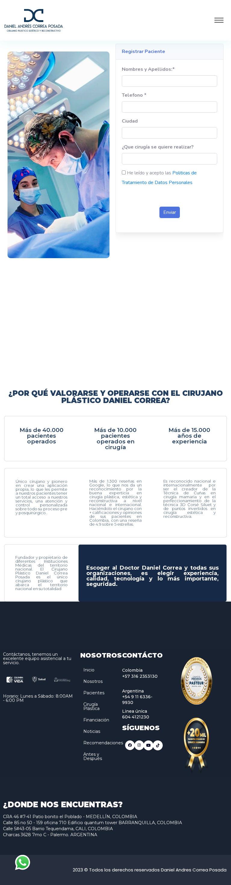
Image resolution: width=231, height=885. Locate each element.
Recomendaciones (103, 743)
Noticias (91, 731)
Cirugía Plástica (91, 706)
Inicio (88, 670)
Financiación (96, 720)
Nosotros (93, 681)
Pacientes (93, 693)
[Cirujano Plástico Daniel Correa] (34, 20)
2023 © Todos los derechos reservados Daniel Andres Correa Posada (149, 870)
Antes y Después (92, 756)
